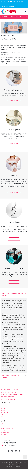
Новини (2, 423)
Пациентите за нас (5, 432)
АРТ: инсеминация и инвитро (9, 399)
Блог (3, 462)
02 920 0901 (7, 440)
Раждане (3, 408)
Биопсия (14, 175)
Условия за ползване (14, 464)
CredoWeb (14, 1)
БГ (16, 6)
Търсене (1, 1)
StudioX (20, 466)
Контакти (3, 4)
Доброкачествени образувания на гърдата (12, 294)
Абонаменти (9, 462)
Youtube (11, 1)
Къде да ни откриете (10, 442)
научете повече (14, 192)
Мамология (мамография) (14, 90)
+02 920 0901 (20, 1)
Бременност (4, 406)
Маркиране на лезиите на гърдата (11, 376)
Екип (2, 414)
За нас (2, 418)
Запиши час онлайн (12, 4)
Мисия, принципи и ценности (7, 425)
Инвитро (3, 405)
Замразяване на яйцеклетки (9, 392)
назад (26, 16)
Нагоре (25, 457)
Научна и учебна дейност (7, 428)
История (3, 426)
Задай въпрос (22, 462)
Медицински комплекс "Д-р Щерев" (8, 16)
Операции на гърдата (14, 268)
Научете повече (14, 100)
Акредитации (4, 434)
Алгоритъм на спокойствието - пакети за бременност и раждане (12, 395)
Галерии (3, 430)
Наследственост (14, 222)
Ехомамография (14, 129)
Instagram (8, 1)
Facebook (5, 1)
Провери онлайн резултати (7, 6)
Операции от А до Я (5, 412)
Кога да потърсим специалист (9, 389)
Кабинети (19, 16)
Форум (15, 462)
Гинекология (4, 410)
